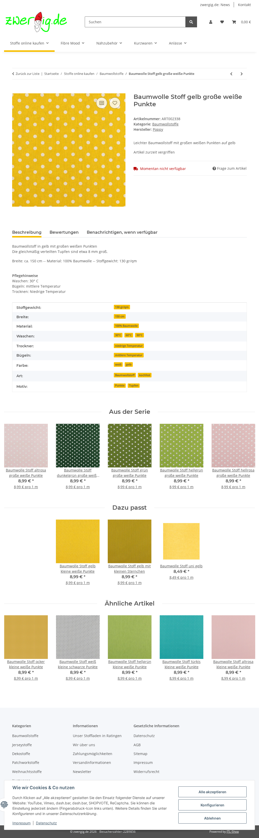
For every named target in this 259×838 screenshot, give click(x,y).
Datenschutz (46, 823)
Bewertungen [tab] (64, 232)
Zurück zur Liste (27, 73)
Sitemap (140, 753)
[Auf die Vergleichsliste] (101, 103)
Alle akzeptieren (212, 792)
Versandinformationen (92, 762)
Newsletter (82, 771)
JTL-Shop (233, 831)
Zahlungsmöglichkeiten (92, 753)
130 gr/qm (122, 307)
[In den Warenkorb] (16, 90)
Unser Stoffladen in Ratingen (97, 735)
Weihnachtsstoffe (27, 771)
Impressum (21, 823)
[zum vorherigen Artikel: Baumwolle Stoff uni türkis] (231, 73)
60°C (129, 335)
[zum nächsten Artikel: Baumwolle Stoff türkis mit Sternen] (241, 73)
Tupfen (133, 385)
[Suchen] (191, 21)
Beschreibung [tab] (26, 232)
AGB (137, 744)
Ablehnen (212, 818)
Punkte (119, 385)
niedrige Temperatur (129, 346)
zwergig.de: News (215, 4)
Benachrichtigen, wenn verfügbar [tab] (122, 232)
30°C (118, 335)
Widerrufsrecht (146, 771)
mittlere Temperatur (128, 355)
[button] (210, 22)
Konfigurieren (212, 805)
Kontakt (244, 4)
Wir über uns (84, 744)
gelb (129, 364)
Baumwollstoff (125, 375)
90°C (140, 335)
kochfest (144, 375)
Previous (12, 460)
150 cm (119, 316)
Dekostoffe (21, 753)
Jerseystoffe (22, 744)
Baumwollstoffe (165, 124)
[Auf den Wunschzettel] (114, 103)
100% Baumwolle (126, 326)
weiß (118, 364)
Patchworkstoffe (25, 762)
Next (247, 460)
